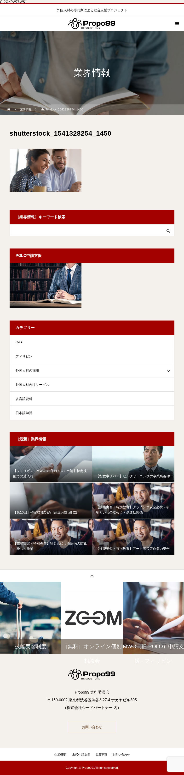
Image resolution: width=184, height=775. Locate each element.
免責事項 (101, 754)
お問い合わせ (92, 727)
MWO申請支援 (80, 754)
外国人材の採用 (27, 370)
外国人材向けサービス (32, 385)
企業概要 (60, 754)
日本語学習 (24, 413)
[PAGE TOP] (92, 575)
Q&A (19, 342)
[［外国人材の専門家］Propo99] (92, 674)
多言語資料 (24, 399)
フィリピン (24, 356)
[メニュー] (177, 23)
